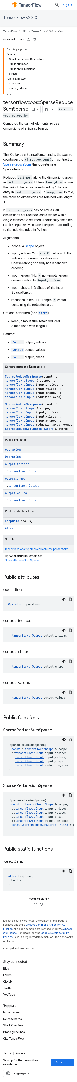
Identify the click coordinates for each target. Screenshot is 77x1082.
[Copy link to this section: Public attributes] (43, 577)
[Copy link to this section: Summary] (28, 144)
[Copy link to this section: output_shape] (34, 652)
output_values (16, 493)
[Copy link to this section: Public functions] (43, 717)
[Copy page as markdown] (46, 109)
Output (17, 342)
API (24, 31)
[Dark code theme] (64, 599)
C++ (60, 31)
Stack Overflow (13, 1025)
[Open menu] (6, 5)
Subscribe (63, 1062)
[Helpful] (28, 40)
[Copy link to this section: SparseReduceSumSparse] (56, 730)
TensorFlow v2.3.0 (20, 17)
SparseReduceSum (17, 164)
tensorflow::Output (23, 471)
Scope (29, 246)
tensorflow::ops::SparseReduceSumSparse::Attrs (36, 549)
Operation (13, 457)
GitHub (7, 981)
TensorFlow (10, 31)
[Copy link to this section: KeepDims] (27, 861)
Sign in (67, 5)
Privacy (20, 1053)
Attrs (43, 313)
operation (13, 449)
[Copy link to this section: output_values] (34, 683)
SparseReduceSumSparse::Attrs (29, 429)
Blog (6, 968)
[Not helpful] (35, 40)
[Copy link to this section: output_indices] (35, 621)
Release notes (12, 1019)
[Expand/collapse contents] (25, 49)
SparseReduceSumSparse (23, 376)
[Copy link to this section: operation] (26, 590)
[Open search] (57, 4)
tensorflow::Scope (20, 380)
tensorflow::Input (19, 385)
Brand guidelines (14, 1032)
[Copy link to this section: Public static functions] (57, 849)
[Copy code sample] (70, 599)
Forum (7, 975)
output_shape (15, 478)
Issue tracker (11, 1012)
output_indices (17, 464)
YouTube (9, 994)
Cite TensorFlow (13, 1038)
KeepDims (12, 521)
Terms (7, 1053)
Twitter (8, 988)
